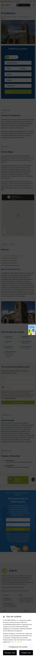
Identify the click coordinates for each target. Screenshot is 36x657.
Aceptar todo (26, 653)
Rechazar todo (10, 653)
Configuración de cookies (18, 647)
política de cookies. (16, 642)
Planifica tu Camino (32, 327)
